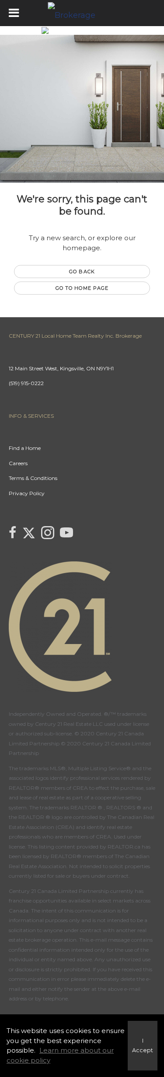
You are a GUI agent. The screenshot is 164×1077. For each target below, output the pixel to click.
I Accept (142, 1045)
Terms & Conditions (33, 478)
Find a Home (25, 448)
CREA (80, 788)
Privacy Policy (27, 493)
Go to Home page (82, 288)
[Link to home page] (82, 13)
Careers (18, 463)
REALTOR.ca (124, 846)
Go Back (82, 271)
